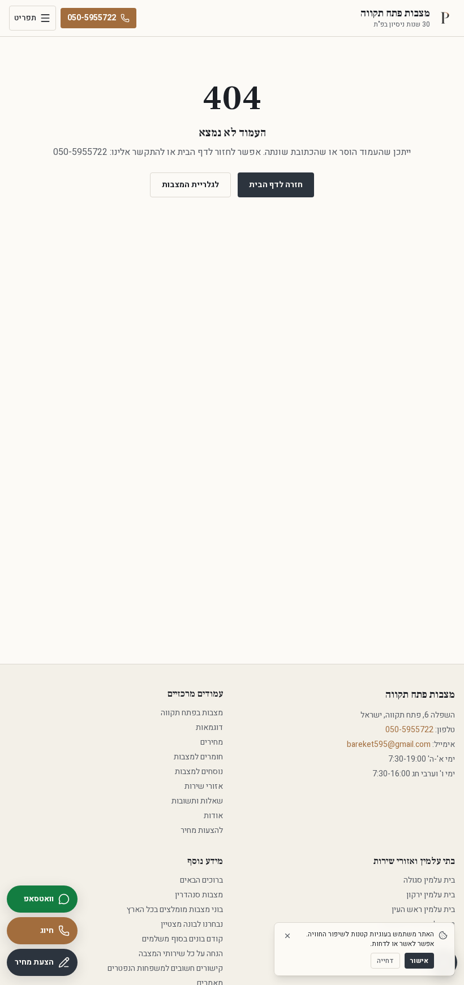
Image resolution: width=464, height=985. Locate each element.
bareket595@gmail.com (389, 744)
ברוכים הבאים (201, 880)
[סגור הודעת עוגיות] (287, 936)
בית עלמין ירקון (430, 895)
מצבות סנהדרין (199, 895)
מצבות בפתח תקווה (192, 713)
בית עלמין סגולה (429, 880)
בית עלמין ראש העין (423, 909)
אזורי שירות (203, 786)
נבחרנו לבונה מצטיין (192, 924)
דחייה (385, 961)
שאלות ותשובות (197, 801)
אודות (213, 816)
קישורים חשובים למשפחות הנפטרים (165, 968)
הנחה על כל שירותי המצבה (181, 954)
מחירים (211, 742)
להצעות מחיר (202, 830)
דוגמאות (209, 727)
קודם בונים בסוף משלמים (182, 939)
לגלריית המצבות (190, 185)
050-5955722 (91, 18)
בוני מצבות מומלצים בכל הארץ (175, 909)
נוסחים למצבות (199, 771)
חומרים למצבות (198, 757)
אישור (419, 961)
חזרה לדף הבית (276, 185)
